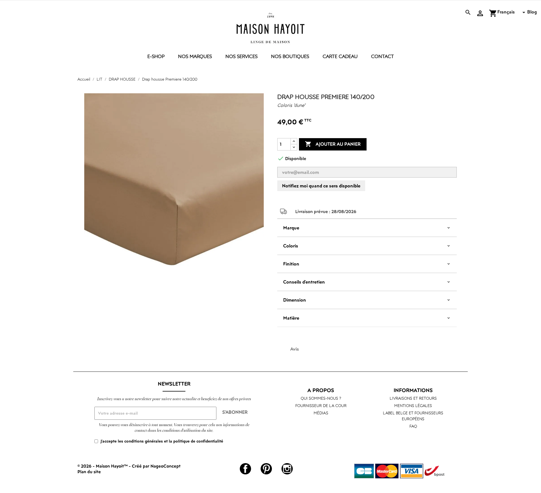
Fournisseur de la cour (321, 405)
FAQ (413, 426)
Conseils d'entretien (304, 282)
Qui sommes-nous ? (321, 398)
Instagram (287, 468)
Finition (291, 264)
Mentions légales (413, 405)
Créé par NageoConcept (156, 466)
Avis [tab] (294, 349)
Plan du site (89, 471)
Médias (321, 412)
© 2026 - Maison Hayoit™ (103, 466)
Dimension (294, 300)
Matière (291, 318)
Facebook (245, 468)
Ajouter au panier (333, 144)
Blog (532, 12)
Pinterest (266, 468)
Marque (291, 228)
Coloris (290, 246)
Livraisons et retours (413, 398)
